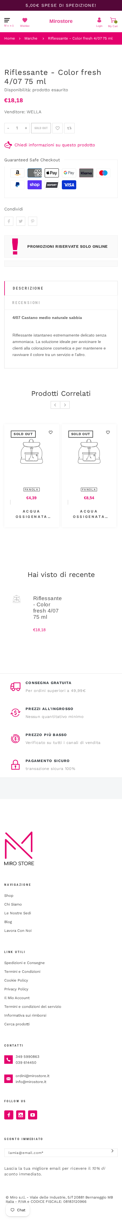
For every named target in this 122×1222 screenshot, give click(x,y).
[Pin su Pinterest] (32, 221)
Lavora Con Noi (17, 930)
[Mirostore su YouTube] (32, 1114)
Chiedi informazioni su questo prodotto (54, 144)
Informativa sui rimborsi (25, 1015)
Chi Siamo (13, 904)
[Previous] (55, 405)
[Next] (65, 405)
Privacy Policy (16, 989)
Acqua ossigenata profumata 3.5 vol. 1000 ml (89, 514)
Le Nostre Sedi (17, 913)
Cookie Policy (16, 980)
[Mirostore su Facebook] (8, 1114)
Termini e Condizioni (22, 971)
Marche (30, 38)
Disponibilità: (18, 89)
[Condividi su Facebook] (8, 221)
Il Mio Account (17, 998)
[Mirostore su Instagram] (20, 1114)
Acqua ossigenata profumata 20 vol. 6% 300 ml (31, 514)
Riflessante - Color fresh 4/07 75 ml (80, 38)
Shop (8, 895)
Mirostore (61, 21)
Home (9, 38)
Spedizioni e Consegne (24, 963)
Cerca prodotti (17, 1024)
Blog (8, 922)
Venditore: (14, 111)
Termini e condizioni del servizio (32, 1006)
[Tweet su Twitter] (20, 221)
